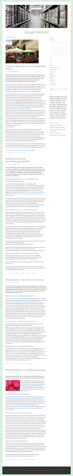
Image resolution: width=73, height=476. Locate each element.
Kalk (51, 106)
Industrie (51, 73)
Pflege (62, 110)
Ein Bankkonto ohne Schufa (55, 125)
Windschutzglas (30, 363)
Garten (23, 152)
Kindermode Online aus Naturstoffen (57, 127)
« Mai (51, 60)
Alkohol (51, 96)
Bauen (62, 96)
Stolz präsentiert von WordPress (30, 470)
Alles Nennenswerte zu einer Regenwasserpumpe (26, 370)
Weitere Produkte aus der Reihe (23, 108)
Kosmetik (58, 106)
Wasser (33, 459)
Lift (50, 108)
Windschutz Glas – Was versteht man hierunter (25, 280)
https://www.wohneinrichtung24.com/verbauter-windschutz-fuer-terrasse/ (23, 327)
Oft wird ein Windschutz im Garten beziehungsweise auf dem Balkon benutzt (24, 302)
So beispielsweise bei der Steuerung (34, 417)
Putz (59, 112)
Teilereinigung (53, 117)
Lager (65, 106)
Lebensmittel (52, 75)
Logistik (53, 108)
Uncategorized (53, 84)
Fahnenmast (23, 273)
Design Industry (36, 32)
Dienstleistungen (53, 67)
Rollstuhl (56, 114)
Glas (25, 363)
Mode (51, 77)
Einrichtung (12, 152)
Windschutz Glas (15, 298)
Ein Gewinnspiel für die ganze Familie (57, 135)
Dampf (65, 96)
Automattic (46, 470)
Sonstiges (65, 114)
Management (58, 108)
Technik (11, 273)
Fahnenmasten (28, 273)
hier (13, 268)
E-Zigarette (65, 98)
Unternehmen (59, 117)
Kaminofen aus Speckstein (55, 133)
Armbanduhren (57, 96)
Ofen (55, 110)
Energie (63, 100)
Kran (62, 106)
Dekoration (52, 98)
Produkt (51, 112)
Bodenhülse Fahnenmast (14, 185)
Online (58, 110)
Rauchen (62, 112)
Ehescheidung (52, 100)
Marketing (64, 108)
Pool (65, 110)
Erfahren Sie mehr (17, 125)
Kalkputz (54, 106)
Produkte (12, 363)
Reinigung (52, 114)
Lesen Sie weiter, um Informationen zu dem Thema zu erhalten (20, 150)
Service (60, 114)
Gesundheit (52, 71)
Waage (64, 117)
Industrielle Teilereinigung (62, 104)
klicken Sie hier (9, 263)
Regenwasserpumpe (36, 384)
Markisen (8, 84)
